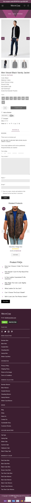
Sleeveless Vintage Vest (15, 246)
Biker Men (4, 343)
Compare (5, 118)
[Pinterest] (11, 123)
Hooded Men (4, 347)
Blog (2, 409)
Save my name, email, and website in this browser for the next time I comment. (14, 192)
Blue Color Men (5, 463)
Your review (4, 156)
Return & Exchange (6, 372)
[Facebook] (8, 123)
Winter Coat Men (5, 356)
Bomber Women (5, 384)
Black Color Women (6, 483)
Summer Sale (5, 444)
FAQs (2, 413)
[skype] (19, 123)
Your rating (4, 151)
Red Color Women (6, 476)
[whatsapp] (17, 123)
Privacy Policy (5, 365)
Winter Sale (4, 441)
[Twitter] (6, 123)
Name (3, 177)
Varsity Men (4, 353)
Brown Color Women (6, 486)
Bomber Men (4, 340)
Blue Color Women (6, 479)
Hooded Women (5, 391)
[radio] (3, 98)
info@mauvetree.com (10, 317)
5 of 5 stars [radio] (21, 153)
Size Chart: (5, 115)
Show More (5, 301)
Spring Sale (4, 438)
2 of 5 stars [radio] (5, 153)
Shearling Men (5, 350)
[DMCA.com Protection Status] (9, 322)
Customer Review (6, 426)
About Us (3, 416)
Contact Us (4, 419)
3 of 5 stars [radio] (9, 153)
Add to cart (19, 107)
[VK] (9, 123)
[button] (3, 231)
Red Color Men (5, 460)
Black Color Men (5, 467)
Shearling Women (6, 394)
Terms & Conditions (6, 375)
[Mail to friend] (13, 123)
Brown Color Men (6, 470)
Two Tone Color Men (6, 473)
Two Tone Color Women (7, 489)
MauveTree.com (17, 495)
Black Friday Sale (6, 451)
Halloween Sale (5, 448)
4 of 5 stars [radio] (14, 153)
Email (3, 184)
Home (9, 13)
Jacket (14, 13)
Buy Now (15, 254)
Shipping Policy (5, 369)
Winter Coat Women (6, 400)
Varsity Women (5, 397)
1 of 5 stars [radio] (1, 153)
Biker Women (5, 387)
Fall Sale (3, 435)
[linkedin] (15, 123)
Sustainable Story (6, 422)
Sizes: (2, 94)
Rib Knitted (19, 13)
